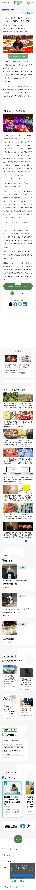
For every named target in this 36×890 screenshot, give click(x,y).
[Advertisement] (18, 328)
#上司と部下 (19, 747)
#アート (6, 28)
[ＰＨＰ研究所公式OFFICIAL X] (29, 825)
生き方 (29, 13)
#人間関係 (15, 741)
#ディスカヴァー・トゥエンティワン (14, 754)
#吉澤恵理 (21, 28)
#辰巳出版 (19, 744)
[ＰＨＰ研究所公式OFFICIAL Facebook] (22, 826)
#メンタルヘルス (8, 744)
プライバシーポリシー (20, 870)
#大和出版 (6, 757)
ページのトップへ (18, 840)
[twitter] (10, 304)
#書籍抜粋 (6, 741)
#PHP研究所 (15, 751)
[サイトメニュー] (32, 3)
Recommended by (20, 541)
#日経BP (6, 751)
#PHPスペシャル (8, 747)
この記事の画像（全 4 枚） (19, 56)
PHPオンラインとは (10, 849)
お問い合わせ (8, 855)
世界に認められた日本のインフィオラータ (18, 286)
